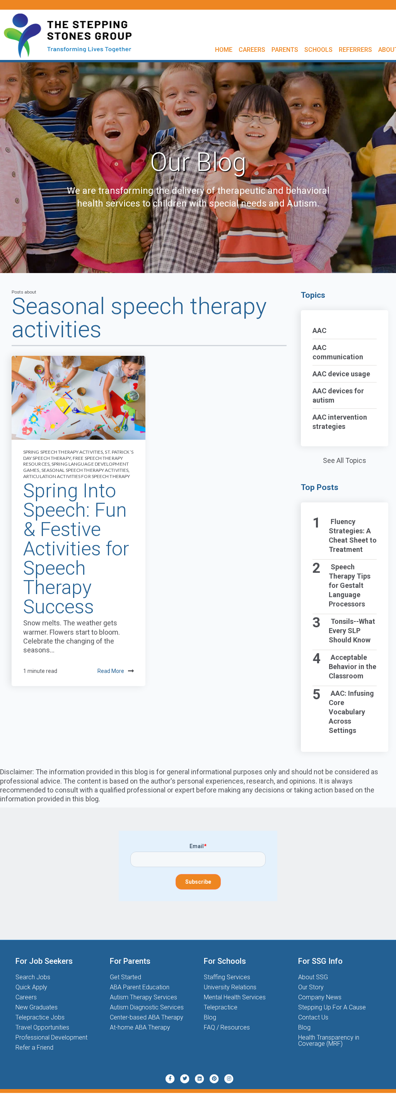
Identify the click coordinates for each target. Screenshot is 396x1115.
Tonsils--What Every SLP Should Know (352, 630)
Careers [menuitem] (252, 49)
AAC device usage (341, 374)
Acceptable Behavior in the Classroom (352, 666)
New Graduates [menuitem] (36, 1007)
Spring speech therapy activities (63, 452)
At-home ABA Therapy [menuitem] (140, 1027)
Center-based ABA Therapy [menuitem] (146, 1017)
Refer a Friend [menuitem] (34, 1047)
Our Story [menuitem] (311, 987)
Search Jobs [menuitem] (32, 977)
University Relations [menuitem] (230, 987)
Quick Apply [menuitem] (31, 987)
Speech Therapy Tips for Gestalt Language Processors (349, 585)
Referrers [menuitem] (355, 49)
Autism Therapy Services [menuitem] (143, 997)
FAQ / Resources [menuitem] (227, 1027)
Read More (110, 671)
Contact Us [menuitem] (313, 1017)
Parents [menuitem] (284, 49)
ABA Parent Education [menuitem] (139, 987)
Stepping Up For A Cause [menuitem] (332, 1007)
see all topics (344, 460)
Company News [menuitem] (319, 997)
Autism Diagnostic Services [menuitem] (147, 1007)
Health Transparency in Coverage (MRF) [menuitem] (328, 1040)
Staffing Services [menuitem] (227, 977)
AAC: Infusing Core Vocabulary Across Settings (351, 711)
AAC (319, 330)
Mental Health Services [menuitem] (235, 997)
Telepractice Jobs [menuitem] (40, 1017)
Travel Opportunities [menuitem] (42, 1027)
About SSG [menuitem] (313, 977)
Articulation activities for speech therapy (76, 476)
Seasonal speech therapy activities (84, 470)
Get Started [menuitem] (125, 977)
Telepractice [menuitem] (220, 1007)
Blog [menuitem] (210, 1017)
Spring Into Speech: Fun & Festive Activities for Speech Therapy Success (76, 549)
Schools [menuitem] (318, 49)
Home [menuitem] (223, 49)
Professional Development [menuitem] (51, 1037)
